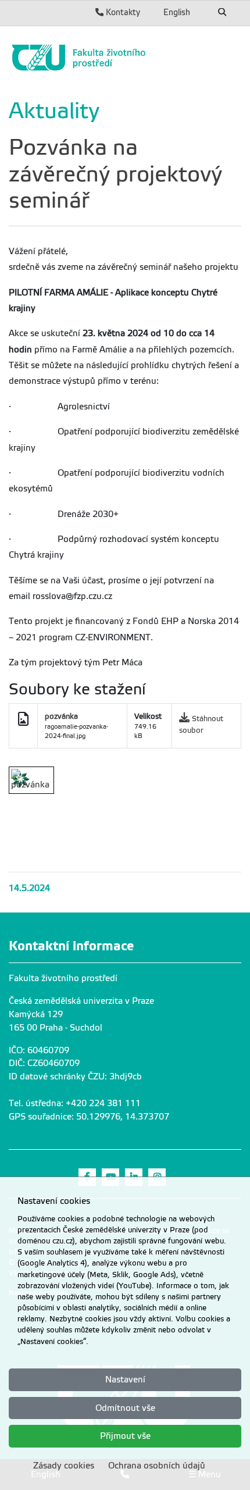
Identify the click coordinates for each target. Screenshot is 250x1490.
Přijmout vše (125, 1436)
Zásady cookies (63, 1465)
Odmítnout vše (125, 1408)
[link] (125, 57)
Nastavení (125, 1379)
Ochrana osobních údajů (156, 1465)
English (176, 12)
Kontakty (121, 12)
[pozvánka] (31, 780)
